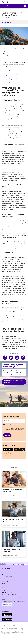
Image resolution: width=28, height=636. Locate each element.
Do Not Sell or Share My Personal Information (13, 601)
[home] (5, 2)
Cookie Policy (6, 633)
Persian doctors (16, 280)
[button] (24, 1)
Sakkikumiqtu (15, 127)
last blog (9, 79)
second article (11, 72)
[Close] (26, 623)
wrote (5, 225)
